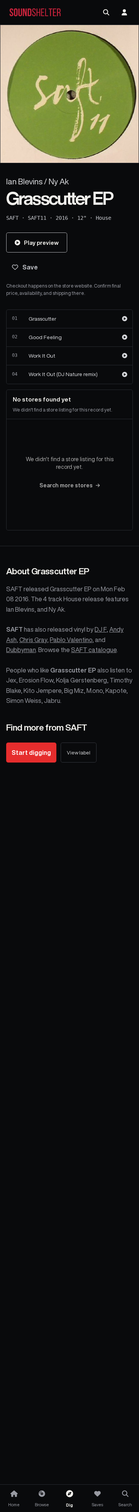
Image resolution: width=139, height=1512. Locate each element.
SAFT (12, 218)
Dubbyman (21, 650)
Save (30, 267)
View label (78, 752)
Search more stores (66, 485)
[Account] (124, 12)
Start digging (31, 752)
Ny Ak (59, 181)
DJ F (101, 629)
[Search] (106, 12)
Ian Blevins (24, 181)
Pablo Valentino (71, 640)
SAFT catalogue (94, 650)
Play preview (41, 243)
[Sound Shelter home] (35, 12)
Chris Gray (33, 640)
